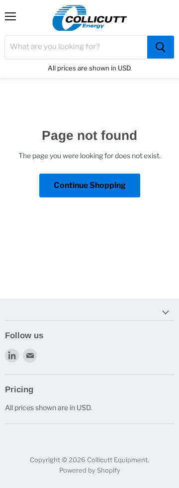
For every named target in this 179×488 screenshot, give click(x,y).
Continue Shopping (90, 185)
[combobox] (76, 47)
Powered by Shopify (89, 470)
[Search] (160, 47)
